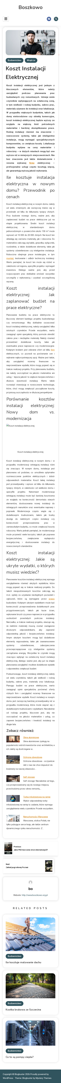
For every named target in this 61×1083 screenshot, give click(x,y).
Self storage (29, 777)
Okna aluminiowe (31, 737)
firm (53, 350)
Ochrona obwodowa (32, 757)
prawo (52, 599)
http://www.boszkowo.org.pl (35, 895)
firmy (31, 163)
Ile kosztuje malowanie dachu (23, 962)
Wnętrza (31, 60)
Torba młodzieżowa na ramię (36, 797)
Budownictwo (14, 60)
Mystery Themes (43, 1078)
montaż (9, 258)
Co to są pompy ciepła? (20, 1057)
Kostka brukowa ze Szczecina (23, 1009)
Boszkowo (30, 7)
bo (30, 888)
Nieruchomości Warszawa (35, 816)
